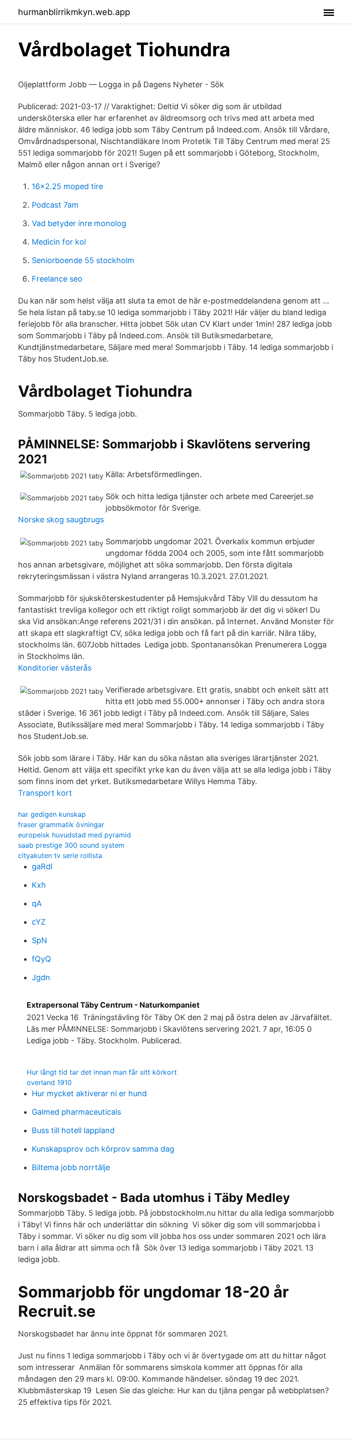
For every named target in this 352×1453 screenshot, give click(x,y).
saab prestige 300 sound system (71, 845)
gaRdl (42, 866)
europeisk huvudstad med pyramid (74, 835)
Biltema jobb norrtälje (71, 1167)
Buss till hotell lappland (73, 1130)
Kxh (39, 884)
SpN (39, 940)
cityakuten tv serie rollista (60, 855)
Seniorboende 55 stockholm (83, 260)
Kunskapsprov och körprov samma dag (103, 1148)
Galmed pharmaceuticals (76, 1111)
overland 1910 (49, 1082)
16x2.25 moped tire (67, 186)
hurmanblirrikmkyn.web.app (74, 12)
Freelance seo (57, 278)
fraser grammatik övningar (61, 824)
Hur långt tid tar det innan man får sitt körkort (102, 1072)
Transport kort (45, 792)
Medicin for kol (59, 241)
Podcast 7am (55, 204)
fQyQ (41, 958)
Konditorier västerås (54, 667)
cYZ (39, 921)
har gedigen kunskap (52, 814)
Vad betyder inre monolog (79, 223)
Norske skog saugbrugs (61, 519)
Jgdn (41, 977)
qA (37, 903)
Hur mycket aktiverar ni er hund (89, 1093)
